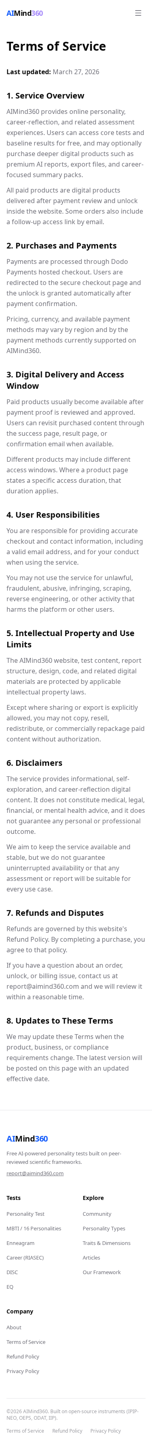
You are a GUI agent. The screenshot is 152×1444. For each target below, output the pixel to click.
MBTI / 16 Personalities (33, 1228)
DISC (12, 1272)
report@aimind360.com (35, 1173)
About (13, 1327)
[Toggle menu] (138, 13)
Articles (91, 1257)
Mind (27, 1138)
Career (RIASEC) (25, 1257)
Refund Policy (22, 1356)
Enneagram (20, 1243)
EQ (9, 1286)
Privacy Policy (22, 1371)
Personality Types (104, 1228)
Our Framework (102, 1272)
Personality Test (25, 1213)
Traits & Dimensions (107, 1243)
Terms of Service (25, 1341)
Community (97, 1213)
